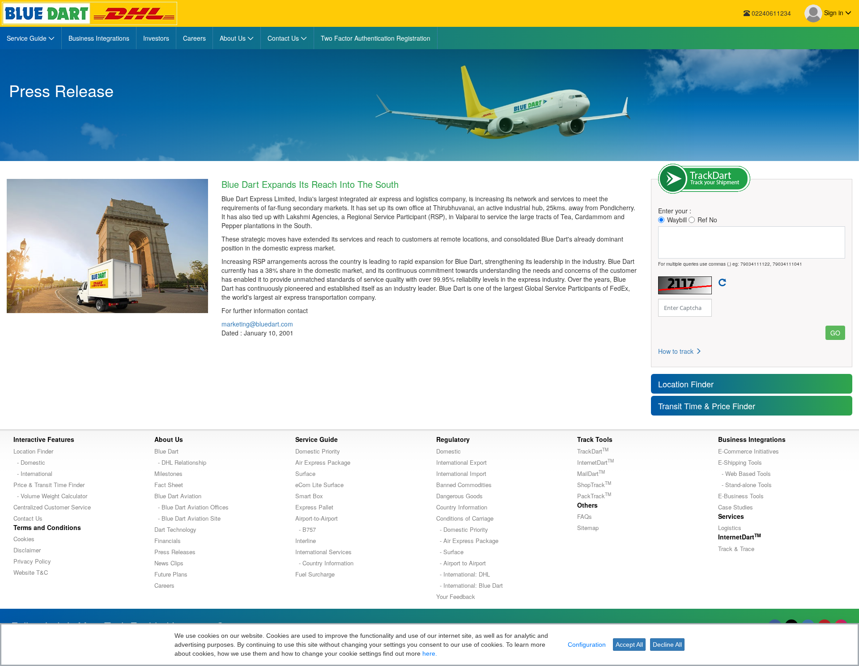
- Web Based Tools (744, 473)
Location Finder (686, 384)
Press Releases (175, 551)
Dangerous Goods (459, 496)
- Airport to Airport (461, 563)
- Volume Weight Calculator (50, 496)
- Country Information (324, 563)
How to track (676, 351)
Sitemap (588, 527)
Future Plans (170, 574)
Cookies (23, 538)
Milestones (168, 473)
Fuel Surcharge (315, 574)
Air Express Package (322, 462)
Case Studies (735, 507)
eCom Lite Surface (319, 484)
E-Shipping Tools (740, 462)
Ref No (707, 219)
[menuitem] (31, 38)
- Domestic (29, 462)
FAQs (584, 516)
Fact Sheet (168, 484)
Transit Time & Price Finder (706, 405)
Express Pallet (314, 507)
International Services (323, 551)
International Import (461, 473)
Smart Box (309, 496)
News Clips (168, 563)
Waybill (677, 219)
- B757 (305, 529)
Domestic (448, 451)
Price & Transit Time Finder (49, 484)
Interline (305, 540)
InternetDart (595, 462)
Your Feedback (455, 596)
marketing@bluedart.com (257, 323)
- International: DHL (463, 574)
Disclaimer (27, 550)
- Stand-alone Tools (745, 484)
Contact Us (28, 518)
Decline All (667, 644)
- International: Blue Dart (469, 585)
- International (32, 473)
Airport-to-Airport (316, 518)
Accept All (629, 644)
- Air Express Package (467, 540)
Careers (164, 585)
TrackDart (592, 451)
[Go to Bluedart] (89, 13)
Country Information (461, 507)
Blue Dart (166, 451)
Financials (167, 540)
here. (429, 653)
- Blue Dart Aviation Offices (191, 507)
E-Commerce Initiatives (748, 451)
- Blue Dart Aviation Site (187, 518)
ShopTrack (594, 484)
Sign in (833, 12)
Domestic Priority (317, 451)
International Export (461, 462)
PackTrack (594, 496)
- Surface (450, 551)
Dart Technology (175, 529)
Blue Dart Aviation (177, 496)
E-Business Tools (741, 496)
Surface (305, 473)
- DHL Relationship (180, 462)
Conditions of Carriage (464, 518)
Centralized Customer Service (52, 507)
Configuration (587, 644)
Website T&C (30, 572)
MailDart (591, 473)
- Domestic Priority (462, 529)
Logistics (729, 527)
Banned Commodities (464, 484)
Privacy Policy (32, 561)
